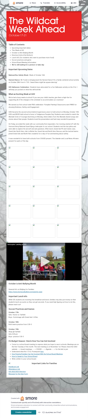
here (42, 352)
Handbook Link (14, 367)
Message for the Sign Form (18, 374)
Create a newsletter (23, 412)
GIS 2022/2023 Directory (17, 372)
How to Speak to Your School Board (24, 356)
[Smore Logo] (18, 3)
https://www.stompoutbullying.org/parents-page (25, 292)
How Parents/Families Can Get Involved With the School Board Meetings (37, 354)
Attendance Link (14, 369)
